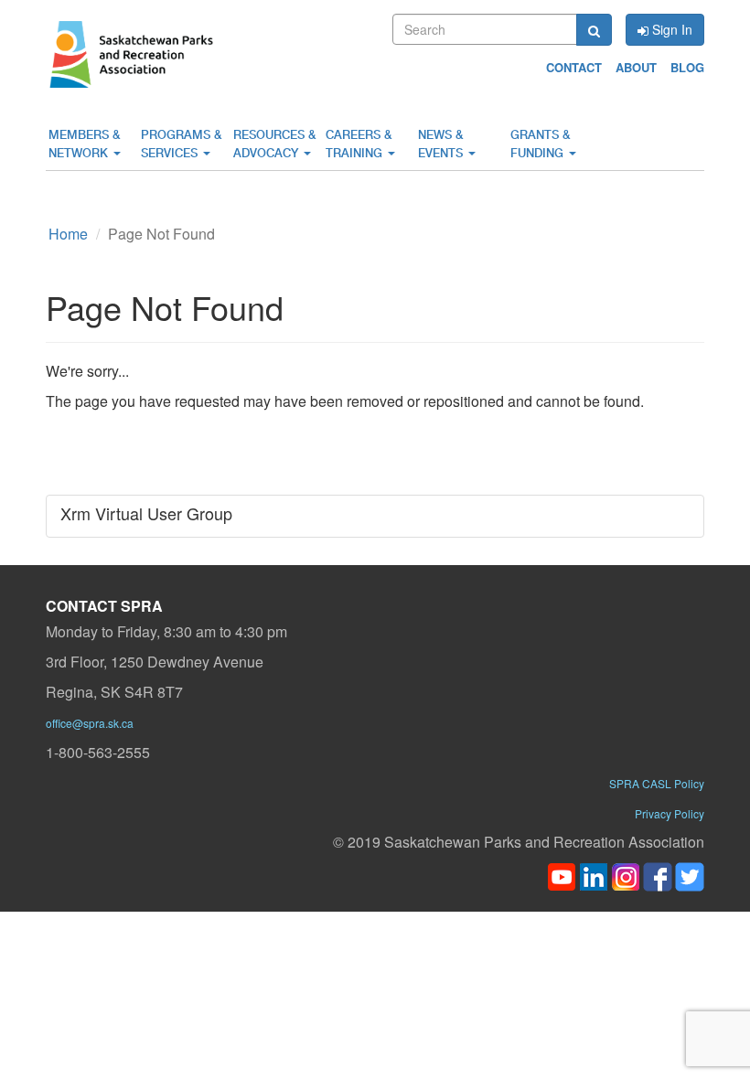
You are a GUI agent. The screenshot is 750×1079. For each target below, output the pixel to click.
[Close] (560, 983)
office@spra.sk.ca (90, 723)
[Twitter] (689, 874)
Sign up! (532, 1052)
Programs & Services (181, 144)
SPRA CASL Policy (656, 783)
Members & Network (84, 144)
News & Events (442, 144)
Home (68, 233)
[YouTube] (561, 874)
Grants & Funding (540, 144)
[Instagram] (625, 874)
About (636, 67)
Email (191, 1033)
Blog (687, 67)
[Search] (594, 30)
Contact (574, 67)
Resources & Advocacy (274, 144)
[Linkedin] (593, 874)
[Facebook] (657, 874)
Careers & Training (358, 144)
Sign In (670, 29)
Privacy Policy (669, 813)
